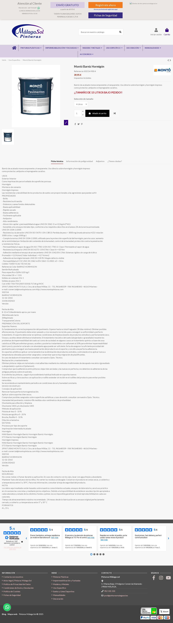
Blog (4, 614)
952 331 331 (22, 8)
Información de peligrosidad (79, 161)
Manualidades (59, 595)
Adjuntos (100, 161)
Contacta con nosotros (13, 577)
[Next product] (170, 60)
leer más (54, 538)
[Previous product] (168, 60)
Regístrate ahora (105, 5)
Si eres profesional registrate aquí (105, 9)
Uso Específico (59, 588)
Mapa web (12, 614)
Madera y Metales (61, 584)
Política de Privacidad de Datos (17, 584)
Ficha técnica (57, 161)
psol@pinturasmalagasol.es (116, 595)
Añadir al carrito (99, 113)
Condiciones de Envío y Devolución (18, 588)
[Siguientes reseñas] (168, 538)
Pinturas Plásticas (61, 577)
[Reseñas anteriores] (26, 538)
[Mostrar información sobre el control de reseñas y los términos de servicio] (22, 542)
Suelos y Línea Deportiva (63, 591)
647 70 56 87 (32, 8)
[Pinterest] (82, 124)
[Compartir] (75, 124)
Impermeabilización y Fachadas (66, 580)
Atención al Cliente (29, 3)
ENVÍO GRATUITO (67, 5)
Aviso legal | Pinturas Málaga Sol (17, 580)
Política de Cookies (11, 591)
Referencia (78, 71)
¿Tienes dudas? (115, 161)
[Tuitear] (79, 124)
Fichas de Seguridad (105, 15)
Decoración (58, 599)
